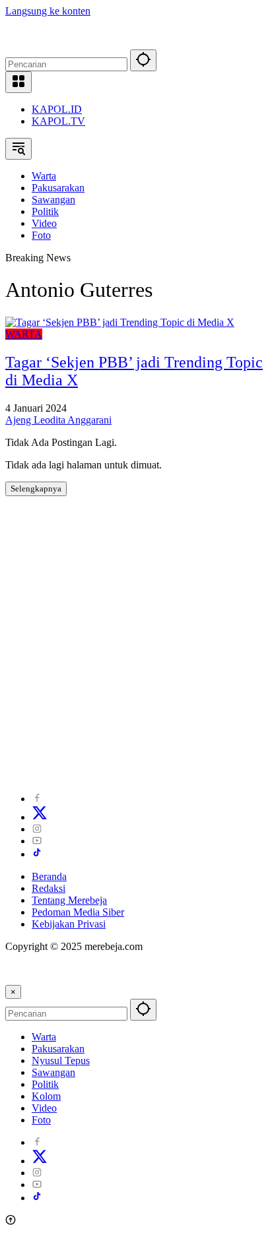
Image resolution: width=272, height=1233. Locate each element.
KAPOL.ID (57, 109)
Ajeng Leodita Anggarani (58, 420)
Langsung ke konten (47, 10)
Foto (41, 1119)
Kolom (46, 1096)
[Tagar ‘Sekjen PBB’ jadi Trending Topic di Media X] (119, 322)
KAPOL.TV (58, 121)
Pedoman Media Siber (78, 912)
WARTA (23, 334)
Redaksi (48, 888)
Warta (44, 1036)
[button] (143, 60)
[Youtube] (37, 840)
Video (44, 1108)
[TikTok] (37, 854)
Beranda (49, 876)
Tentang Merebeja (69, 900)
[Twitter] (40, 817)
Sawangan (53, 1072)
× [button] (13, 992)
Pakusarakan (58, 1048)
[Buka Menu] (18, 82)
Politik (45, 1084)
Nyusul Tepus (61, 1060)
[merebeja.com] (63, 43)
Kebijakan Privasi (69, 924)
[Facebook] (37, 798)
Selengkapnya (36, 488)
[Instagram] (37, 829)
